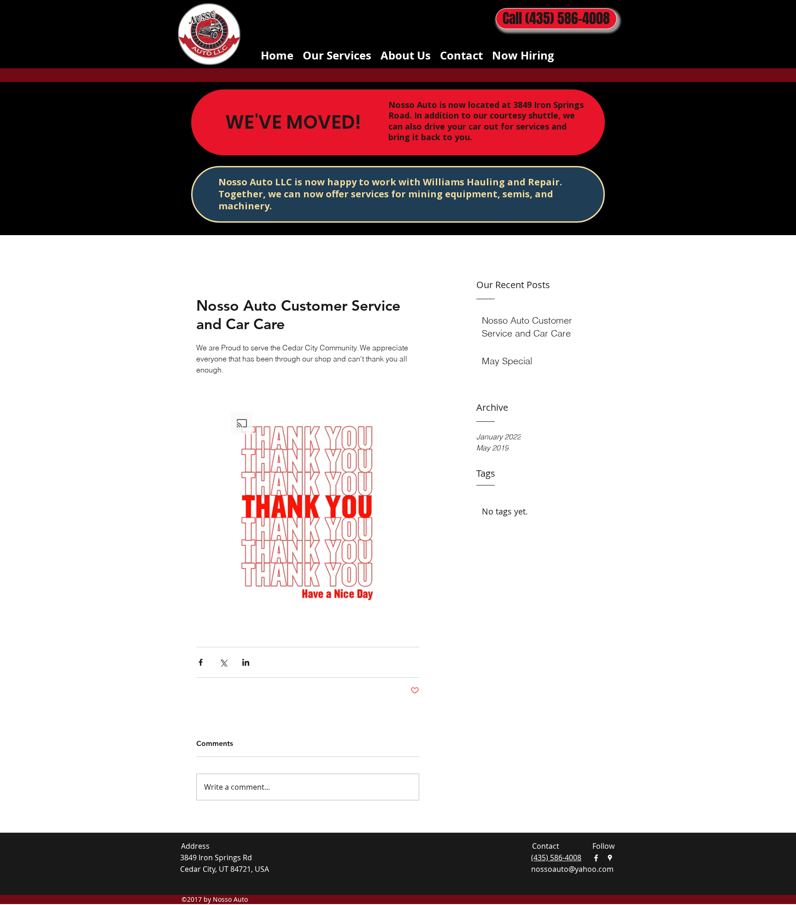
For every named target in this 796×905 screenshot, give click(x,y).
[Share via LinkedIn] (245, 662)
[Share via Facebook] (200, 662)
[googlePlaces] (610, 858)
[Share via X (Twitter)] (223, 662)
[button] (307, 511)
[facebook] (596, 858)
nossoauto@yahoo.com (572, 869)
